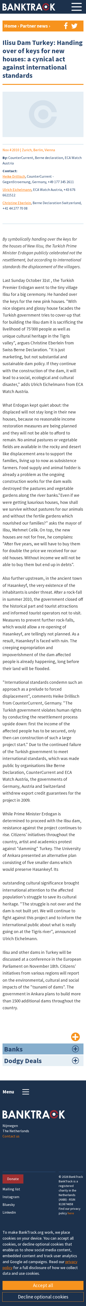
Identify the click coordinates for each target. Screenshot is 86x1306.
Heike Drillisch (14, 176)
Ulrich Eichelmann (17, 189)
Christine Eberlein (17, 202)
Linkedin (9, 1212)
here (71, 1213)
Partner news (34, 26)
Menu (8, 1092)
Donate (13, 1178)
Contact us (11, 1136)
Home (10, 26)
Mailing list (11, 1189)
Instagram (11, 1197)
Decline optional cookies (43, 1297)
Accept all (43, 1285)
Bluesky (9, 1204)
